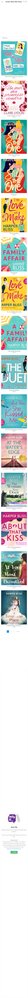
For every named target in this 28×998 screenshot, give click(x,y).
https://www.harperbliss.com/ (14, 848)
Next (18, 631)
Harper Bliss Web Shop (14, 2)
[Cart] (26, 1)
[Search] (24, 1)
